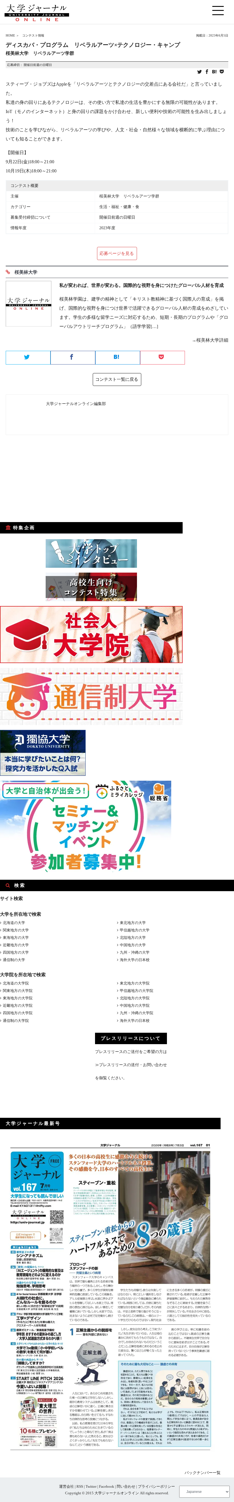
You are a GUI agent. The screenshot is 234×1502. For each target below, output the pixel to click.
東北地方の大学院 (135, 983)
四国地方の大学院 (18, 1013)
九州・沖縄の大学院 (136, 1013)
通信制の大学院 (16, 1020)
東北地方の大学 (133, 923)
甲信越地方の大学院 (136, 990)
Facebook (106, 1486)
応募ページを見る (117, 253)
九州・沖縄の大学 (135, 952)
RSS (79, 1486)
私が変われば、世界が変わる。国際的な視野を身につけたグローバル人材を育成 (141, 285)
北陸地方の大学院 (135, 998)
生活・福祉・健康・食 (119, 207)
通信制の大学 (14, 960)
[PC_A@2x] (85, 871)
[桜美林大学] (28, 315)
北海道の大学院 (16, 983)
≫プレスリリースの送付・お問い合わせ (131, 1065)
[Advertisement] (43, 478)
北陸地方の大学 (133, 937)
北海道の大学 (14, 923)
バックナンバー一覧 (203, 1473)
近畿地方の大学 (16, 945)
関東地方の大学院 (18, 990)
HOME (10, 35)
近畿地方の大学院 (18, 1005)
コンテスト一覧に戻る (116, 379)
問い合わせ (126, 1486)
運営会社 (66, 1486)
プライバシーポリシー (156, 1486)
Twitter (91, 1486)
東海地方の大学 (16, 937)
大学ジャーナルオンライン (116, 1493)
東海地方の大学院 (18, 998)
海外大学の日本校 (135, 960)
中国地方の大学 (133, 945)
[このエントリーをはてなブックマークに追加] (214, 72)
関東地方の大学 (16, 930)
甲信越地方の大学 (135, 930)
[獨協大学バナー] (43, 774)
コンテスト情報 (33, 35)
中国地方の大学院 (135, 1005)
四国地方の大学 (16, 952)
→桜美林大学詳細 (210, 340)
